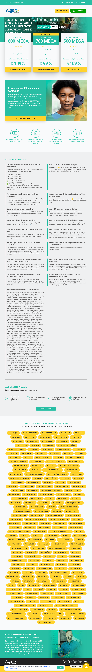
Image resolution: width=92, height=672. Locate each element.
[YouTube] (85, 662)
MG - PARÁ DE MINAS (64, 494)
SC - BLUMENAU (75, 548)
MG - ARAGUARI (27, 453)
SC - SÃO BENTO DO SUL (17, 560)
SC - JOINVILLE (49, 556)
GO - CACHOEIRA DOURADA (16, 449)
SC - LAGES (62, 556)
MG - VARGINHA (15, 527)
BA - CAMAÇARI (13, 433)
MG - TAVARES (77, 519)
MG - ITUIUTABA (74, 482)
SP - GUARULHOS (43, 581)
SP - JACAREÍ (64, 585)
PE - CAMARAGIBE (39, 531)
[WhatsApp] (64, 662)
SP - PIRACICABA (58, 597)
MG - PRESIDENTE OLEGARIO (68, 507)
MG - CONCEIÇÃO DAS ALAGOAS (57, 474)
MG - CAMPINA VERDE (75, 461)
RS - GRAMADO (29, 544)
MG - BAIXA (28, 457)
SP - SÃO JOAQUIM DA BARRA (53, 614)
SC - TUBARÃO (48, 560)
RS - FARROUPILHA (14, 544)
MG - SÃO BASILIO (16, 519)
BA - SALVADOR (65, 433)
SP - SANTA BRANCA (45, 605)
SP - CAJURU (28, 573)
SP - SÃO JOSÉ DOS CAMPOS (16, 618)
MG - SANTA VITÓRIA (73, 515)
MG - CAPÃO (51, 466)
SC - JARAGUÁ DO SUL (33, 556)
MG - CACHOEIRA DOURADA (55, 461)
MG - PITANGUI (43, 503)
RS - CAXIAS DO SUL (65, 540)
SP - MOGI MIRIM (47, 593)
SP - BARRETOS (74, 564)
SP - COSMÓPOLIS (12, 577)
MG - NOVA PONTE (29, 494)
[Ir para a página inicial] (12, 11)
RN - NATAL (66, 536)
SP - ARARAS (61, 564)
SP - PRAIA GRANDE (73, 597)
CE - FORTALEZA (30, 437)
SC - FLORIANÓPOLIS (61, 552)
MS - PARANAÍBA (44, 527)
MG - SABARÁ (57, 511)
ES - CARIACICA (62, 441)
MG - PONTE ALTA (20, 507)
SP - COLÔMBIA (77, 573)
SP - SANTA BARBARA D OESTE (25, 605)
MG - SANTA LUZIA (36, 515)
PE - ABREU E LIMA (75, 527)
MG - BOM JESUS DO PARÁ (18, 461)
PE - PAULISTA (11, 536)
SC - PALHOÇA (74, 556)
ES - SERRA (75, 441)
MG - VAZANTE (29, 527)
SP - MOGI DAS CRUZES (15, 593)
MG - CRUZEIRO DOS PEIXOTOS (19, 478)
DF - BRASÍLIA (76, 437)
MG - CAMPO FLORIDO (20, 466)
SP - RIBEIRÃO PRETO (16, 601)
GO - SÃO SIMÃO (12, 453)
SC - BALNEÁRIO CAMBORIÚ (57, 548)
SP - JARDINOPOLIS (14, 589)
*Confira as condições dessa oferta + (18, 59)
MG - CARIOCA (35, 470)
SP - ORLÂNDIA (17, 597)
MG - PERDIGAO (62, 499)
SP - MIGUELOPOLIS (78, 589)
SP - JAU (27, 589)
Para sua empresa (18, 2)
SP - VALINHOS (79, 618)
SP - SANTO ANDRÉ (37, 610)
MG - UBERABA (45, 523)
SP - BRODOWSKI (75, 568)
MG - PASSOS (79, 494)
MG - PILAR (75, 499)
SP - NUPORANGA (79, 593)
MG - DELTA (37, 478)
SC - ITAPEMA (17, 556)
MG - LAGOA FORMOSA (44, 486)
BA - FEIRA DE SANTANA (30, 433)
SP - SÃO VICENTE (50, 618)
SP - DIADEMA (56, 577)
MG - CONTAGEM (77, 474)
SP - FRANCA (68, 577)
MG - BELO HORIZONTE (43, 457)
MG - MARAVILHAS (78, 486)
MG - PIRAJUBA (29, 503)
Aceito (60, 667)
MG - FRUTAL (65, 478)
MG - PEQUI (49, 499)
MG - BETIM (58, 457)
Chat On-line (63, 11)
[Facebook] (70, 662)
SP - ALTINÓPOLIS (76, 560)
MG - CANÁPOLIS (37, 466)
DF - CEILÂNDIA (17, 441)
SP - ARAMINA (32, 564)
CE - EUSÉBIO (16, 437)
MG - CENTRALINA (15, 474)
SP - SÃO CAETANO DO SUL (16, 614)
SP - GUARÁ (15, 581)
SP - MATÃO (63, 589)
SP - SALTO (78, 601)
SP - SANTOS (52, 610)
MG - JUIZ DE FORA (27, 486)
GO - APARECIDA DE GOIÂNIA (66, 445)
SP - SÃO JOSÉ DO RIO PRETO (75, 614)
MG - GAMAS (78, 478)
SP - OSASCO (30, 597)
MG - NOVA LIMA (14, 494)
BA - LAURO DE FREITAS (49, 433)
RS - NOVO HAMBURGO (59, 544)
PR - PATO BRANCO (52, 536)
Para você (8, 2)
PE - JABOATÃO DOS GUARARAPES (60, 531)
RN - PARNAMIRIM (79, 536)
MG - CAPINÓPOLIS (20, 470)
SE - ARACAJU (61, 560)
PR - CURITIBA (37, 536)
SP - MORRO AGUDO (63, 593)
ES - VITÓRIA (35, 445)
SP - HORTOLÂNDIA (59, 581)
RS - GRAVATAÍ (43, 544)
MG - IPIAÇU (47, 482)
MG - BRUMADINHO (36, 461)
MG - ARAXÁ (67, 453)
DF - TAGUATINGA (47, 441)
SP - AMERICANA (18, 564)
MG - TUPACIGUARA (30, 523)
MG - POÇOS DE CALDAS (74, 503)
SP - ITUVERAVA (34, 585)
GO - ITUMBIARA (47, 449)
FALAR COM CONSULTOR (25, 118)
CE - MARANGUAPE (61, 437)
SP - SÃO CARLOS (34, 614)
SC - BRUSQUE (17, 552)
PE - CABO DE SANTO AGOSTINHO (19, 531)
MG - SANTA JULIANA (19, 515)
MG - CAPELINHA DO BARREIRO (69, 466)
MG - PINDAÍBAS (15, 503)
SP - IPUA (11, 585)
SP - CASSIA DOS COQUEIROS (59, 573)
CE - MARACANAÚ (45, 437)
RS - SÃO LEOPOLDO (38, 548)
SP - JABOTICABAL (49, 585)
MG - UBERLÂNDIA (60, 523)
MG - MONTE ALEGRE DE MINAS (51, 490)
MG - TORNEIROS (14, 523)
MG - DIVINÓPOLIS (51, 478)
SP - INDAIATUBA (75, 581)
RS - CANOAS (50, 540)
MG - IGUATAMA (18, 482)
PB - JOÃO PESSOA (59, 527)
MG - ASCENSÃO (14, 457)
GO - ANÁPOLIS (48, 445)
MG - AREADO (80, 453)
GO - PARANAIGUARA (63, 449)
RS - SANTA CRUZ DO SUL (19, 548)
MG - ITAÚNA (60, 482)
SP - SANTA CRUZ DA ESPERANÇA (66, 605)
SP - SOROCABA (65, 618)
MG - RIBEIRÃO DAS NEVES (22, 511)
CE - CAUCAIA (79, 433)
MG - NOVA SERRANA (46, 494)
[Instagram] (75, 662)
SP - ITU (21, 585)
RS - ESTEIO (79, 540)
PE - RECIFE (24, 536)
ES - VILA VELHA (22, 445)
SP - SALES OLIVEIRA (48, 601)
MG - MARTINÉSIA (18, 490)
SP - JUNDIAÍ (39, 589)
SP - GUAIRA (81, 577)
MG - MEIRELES (32, 490)
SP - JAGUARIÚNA (78, 585)
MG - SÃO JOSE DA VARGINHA (59, 519)
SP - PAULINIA (43, 597)
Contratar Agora (18, 69)
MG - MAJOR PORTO (62, 486)
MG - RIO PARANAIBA (41, 511)
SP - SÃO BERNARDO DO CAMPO (70, 610)
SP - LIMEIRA (51, 589)
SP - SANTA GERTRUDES (19, 610)
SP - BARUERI (15, 568)
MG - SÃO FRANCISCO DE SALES (35, 519)
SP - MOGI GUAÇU (32, 593)
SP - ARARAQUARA (46, 564)
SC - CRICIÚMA (45, 552)
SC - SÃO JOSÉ (34, 560)
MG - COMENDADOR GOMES (34, 474)
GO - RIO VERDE (79, 449)
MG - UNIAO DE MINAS (76, 523)
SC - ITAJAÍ (75, 552)
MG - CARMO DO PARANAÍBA (52, 470)
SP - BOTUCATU (60, 568)
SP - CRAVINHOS (28, 577)
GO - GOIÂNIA (33, 449)
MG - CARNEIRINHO (72, 470)
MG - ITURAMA (12, 486)
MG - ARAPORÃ (41, 453)
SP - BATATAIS (29, 568)
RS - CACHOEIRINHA (35, 540)
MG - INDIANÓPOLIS (33, 482)
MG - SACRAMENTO (71, 511)
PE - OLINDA (79, 531)
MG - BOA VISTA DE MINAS (74, 457)
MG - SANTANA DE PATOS (54, 515)
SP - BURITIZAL (14, 573)
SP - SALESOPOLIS (64, 601)
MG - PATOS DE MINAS (19, 499)
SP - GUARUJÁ (28, 581)
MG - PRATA (51, 507)
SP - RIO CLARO (32, 601)
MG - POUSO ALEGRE (37, 507)
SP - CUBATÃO (42, 577)
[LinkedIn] (80, 662)
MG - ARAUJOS (54, 453)
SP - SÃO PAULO (35, 618)
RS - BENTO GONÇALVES (16, 540)
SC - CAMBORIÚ (31, 552)
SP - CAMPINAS (41, 573)
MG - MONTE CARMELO (72, 490)
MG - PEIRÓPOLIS (36, 499)
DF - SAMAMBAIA (32, 441)
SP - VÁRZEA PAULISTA (46, 622)
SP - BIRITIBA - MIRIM (44, 568)
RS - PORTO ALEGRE (77, 544)
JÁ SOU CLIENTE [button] (46, 409)
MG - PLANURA (57, 503)
